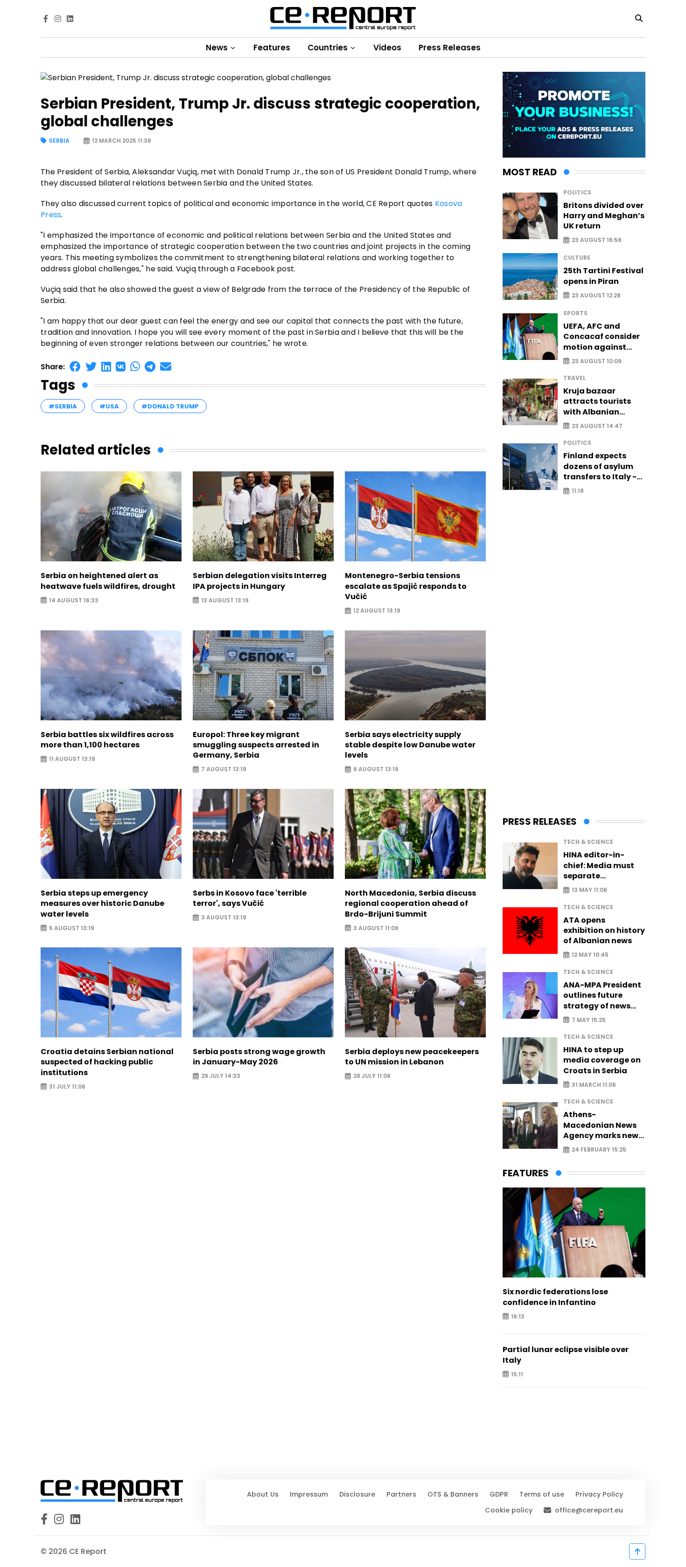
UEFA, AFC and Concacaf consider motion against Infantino (601, 336)
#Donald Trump (170, 406)
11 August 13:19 (72, 759)
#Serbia (63, 406)
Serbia (59, 141)
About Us (263, 1494)
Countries (329, 47)
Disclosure (357, 1494)
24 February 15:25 (599, 1149)
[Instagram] (58, 19)
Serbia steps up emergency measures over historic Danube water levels (102, 903)
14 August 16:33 (73, 600)
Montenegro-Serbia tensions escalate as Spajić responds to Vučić (406, 586)
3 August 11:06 (376, 928)
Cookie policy (508, 1510)
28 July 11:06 (372, 1076)
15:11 (517, 1374)
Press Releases (450, 47)
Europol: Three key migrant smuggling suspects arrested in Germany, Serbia (256, 745)
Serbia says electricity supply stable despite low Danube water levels (410, 745)
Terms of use (541, 1494)
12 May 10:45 (590, 955)
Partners (401, 1494)
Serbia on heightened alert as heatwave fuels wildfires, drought (108, 581)
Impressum (309, 1494)
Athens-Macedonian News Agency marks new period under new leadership (600, 1125)
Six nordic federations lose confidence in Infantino (555, 1297)
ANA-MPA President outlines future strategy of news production (602, 995)
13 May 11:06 (589, 890)
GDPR (499, 1494)
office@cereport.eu (589, 1510)
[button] (75, 366)
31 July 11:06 (67, 1086)
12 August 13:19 (376, 610)
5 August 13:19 (71, 928)
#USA (109, 406)
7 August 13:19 (223, 769)
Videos (387, 47)
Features (271, 47)
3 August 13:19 (223, 917)
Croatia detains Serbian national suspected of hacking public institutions (107, 1062)
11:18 (578, 491)
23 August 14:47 (597, 425)
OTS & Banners (452, 1494)
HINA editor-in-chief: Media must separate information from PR (603, 865)
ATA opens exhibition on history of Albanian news (604, 930)
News (218, 47)
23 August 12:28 (596, 295)
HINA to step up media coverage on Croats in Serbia (602, 1060)
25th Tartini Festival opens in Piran (603, 276)
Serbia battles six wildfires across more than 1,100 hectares (107, 740)
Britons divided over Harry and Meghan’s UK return (603, 216)
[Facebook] (46, 19)
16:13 (518, 1316)
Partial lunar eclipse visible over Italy (566, 1355)
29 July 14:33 (220, 1076)
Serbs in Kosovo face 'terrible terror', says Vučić (250, 898)
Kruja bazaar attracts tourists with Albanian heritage (597, 401)
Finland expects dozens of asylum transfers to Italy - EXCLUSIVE (600, 466)
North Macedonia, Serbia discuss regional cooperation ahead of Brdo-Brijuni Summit (410, 903)
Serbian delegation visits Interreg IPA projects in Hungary (260, 581)
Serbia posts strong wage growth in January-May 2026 (259, 1057)
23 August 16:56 (597, 240)
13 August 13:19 (225, 600)
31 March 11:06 (594, 1084)
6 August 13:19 (376, 769)
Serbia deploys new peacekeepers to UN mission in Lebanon (412, 1057)
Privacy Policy (599, 1494)
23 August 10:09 (597, 361)
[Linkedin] (70, 19)
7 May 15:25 (589, 1019)
